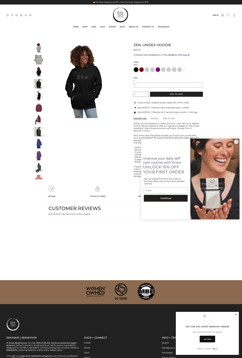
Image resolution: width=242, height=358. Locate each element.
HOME (87, 343)
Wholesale (167, 353)
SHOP (87, 348)
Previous (46, 80)
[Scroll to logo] (95, 291)
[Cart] (234, 15)
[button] (84, 27)
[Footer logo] (19, 319)
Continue (165, 198)
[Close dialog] (236, 142)
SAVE (86, 353)
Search (165, 343)
